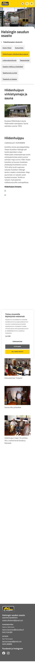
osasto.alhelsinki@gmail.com (12, 620)
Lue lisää (7, 336)
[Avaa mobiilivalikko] (32, 4)
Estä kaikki (17, 346)
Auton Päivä (7, 48)
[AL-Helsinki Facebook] (3, 653)
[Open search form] (27, 4)
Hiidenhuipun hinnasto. (13, 186)
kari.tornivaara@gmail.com (11, 641)
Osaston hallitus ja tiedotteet (13, 66)
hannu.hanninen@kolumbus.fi (13, 629)
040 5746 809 (7, 632)
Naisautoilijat (24, 60)
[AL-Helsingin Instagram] (8, 653)
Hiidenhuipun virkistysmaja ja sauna (15, 54)
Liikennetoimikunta (9, 60)
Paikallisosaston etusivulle (12, 42)
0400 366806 (7, 644)
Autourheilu (19, 48)
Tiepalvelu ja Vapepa (10, 79)
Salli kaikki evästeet (17, 352)
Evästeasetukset (17, 341)
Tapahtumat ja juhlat (10, 73)
